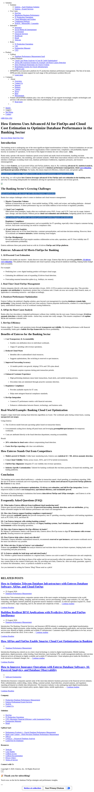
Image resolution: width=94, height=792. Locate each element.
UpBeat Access (11, 754)
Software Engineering (13, 677)
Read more (19, 102)
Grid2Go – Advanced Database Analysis (20, 739)
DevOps (18, 13)
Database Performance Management (19, 594)
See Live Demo (6, 138)
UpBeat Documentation (14, 756)
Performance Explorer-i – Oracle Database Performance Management (31, 732)
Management (19, 96)
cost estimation (85, 168)
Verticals (9, 750)
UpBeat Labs (19, 69)
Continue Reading (7, 607)
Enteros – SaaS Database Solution (27, 7)
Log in (8, 110)
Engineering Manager (22, 48)
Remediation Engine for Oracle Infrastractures (31, 67)
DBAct (8, 736)
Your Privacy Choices (54, 788)
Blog (16, 94)
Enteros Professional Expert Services (19, 702)
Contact (8, 114)
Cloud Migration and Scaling (25, 19)
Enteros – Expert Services (24, 9)
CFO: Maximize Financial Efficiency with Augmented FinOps (28, 719)
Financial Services (21, 34)
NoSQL (8, 704)
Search (8, 108)
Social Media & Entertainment (26, 30)
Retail (17, 38)
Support (17, 85)
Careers (17, 89)
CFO (16, 50)
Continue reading (68, 604)
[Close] (2, 784)
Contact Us (19, 83)
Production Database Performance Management (23, 700)
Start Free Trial (18, 138)
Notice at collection (32, 788)
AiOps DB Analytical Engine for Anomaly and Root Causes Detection (40, 63)
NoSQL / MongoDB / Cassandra (27, 23)
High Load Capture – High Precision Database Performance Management (32, 734)
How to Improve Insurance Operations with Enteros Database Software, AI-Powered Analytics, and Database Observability (45, 668)
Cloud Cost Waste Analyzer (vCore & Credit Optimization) (36, 61)
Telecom (18, 40)
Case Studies (10, 752)
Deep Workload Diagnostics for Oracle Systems (32, 65)
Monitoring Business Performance (27, 15)
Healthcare (18, 36)
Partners (18, 87)
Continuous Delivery (22, 21)
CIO (16, 46)
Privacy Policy (11, 758)
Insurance (18, 28)
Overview (18, 81)
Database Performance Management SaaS (30, 56)
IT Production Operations (24, 17)
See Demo (9, 112)
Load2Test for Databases (15, 741)
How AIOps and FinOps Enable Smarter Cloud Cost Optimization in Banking (46, 641)
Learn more (19, 75)
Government (19, 32)
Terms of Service (12, 760)
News (17, 91)
